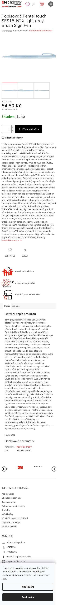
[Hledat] (34, 4)
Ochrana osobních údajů (13, 506)
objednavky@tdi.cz (15, 542)
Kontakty (6, 510)
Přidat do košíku (30, 129)
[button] (54, 468)
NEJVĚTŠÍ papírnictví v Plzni (15, 518)
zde (4, 578)
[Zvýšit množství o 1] (13, 127)
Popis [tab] (7, 306)
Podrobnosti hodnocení (40, 30)
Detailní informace (10, 240)
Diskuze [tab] (16, 306)
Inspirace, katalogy (11, 522)
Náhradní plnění (9, 526)
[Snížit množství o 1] (13, 131)
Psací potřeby (24, 447)
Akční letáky (7, 514)
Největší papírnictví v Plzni (19, 556)
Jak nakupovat (9, 502)
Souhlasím (28, 597)
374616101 (11, 547)
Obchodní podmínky (11, 498)
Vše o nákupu (8, 494)
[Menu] (51, 4)
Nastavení (28, 587)
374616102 (11, 551)
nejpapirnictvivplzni (15, 561)
